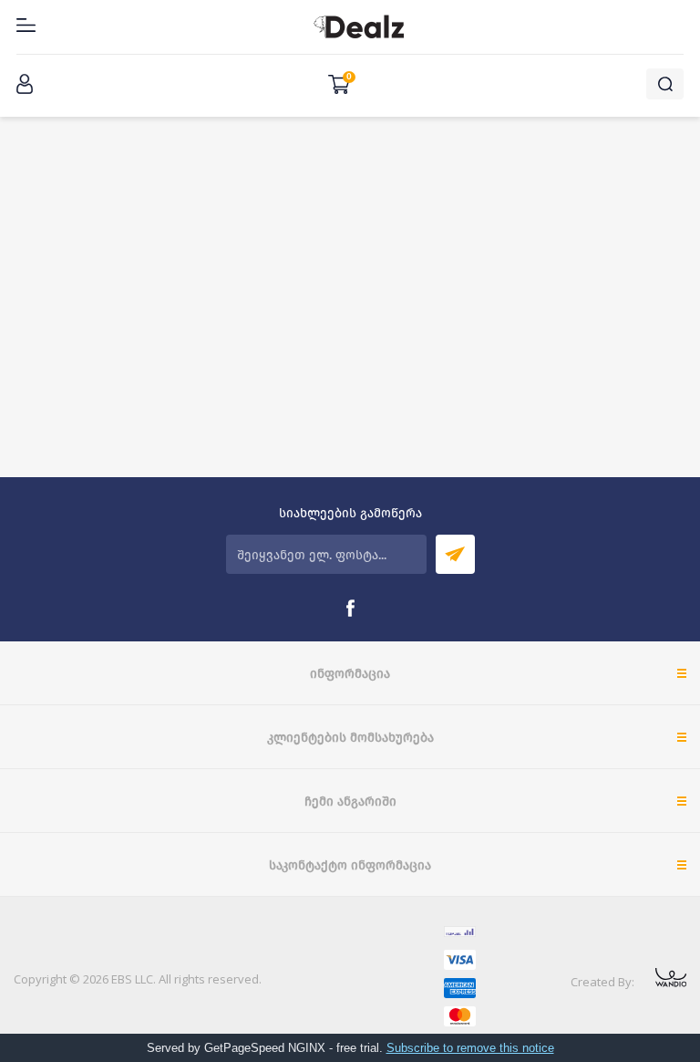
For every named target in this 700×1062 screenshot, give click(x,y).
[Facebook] (350, 608)
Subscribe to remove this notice (470, 1048)
